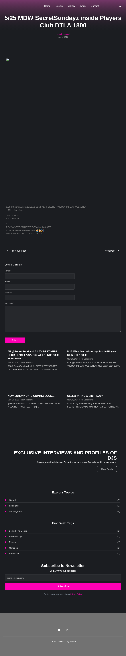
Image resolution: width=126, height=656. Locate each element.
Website (8, 293)
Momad (73, 641)
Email (7, 282)
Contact (95, 6)
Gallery (71, 6)
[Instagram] (67, 630)
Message (9, 303)
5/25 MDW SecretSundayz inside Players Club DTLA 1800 (91, 353)
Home (47, 6)
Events (59, 6)
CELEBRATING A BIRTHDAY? (85, 395)
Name (8, 271)
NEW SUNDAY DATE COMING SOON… (31, 395)
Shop (83, 6)
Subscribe (63, 586)
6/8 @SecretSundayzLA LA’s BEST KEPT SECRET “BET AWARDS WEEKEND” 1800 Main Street (33, 355)
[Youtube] (59, 630)
